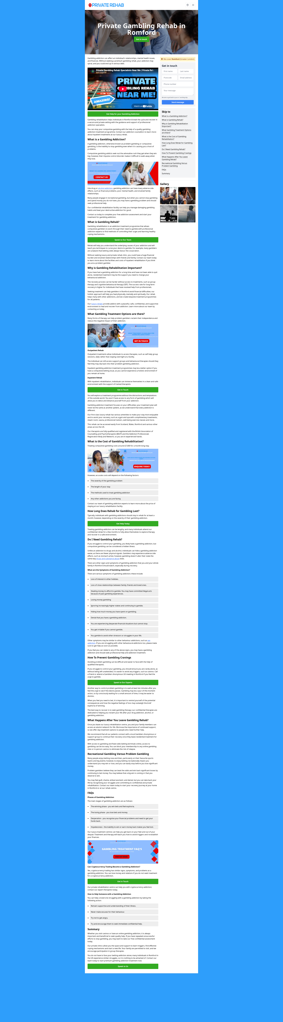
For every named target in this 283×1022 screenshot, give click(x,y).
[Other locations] (187, 5)
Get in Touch (122, 390)
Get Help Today (123, 523)
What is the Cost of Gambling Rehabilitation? (174, 137)
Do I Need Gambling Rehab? (173, 149)
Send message (178, 102)
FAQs (164, 169)
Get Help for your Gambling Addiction (123, 114)
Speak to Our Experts (123, 682)
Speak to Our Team (123, 240)
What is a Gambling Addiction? (174, 116)
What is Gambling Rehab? (172, 120)
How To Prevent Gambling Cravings (176, 153)
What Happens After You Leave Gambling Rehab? (175, 158)
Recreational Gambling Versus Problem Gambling (174, 164)
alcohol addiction (105, 188)
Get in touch (141, 39)
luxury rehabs (97, 304)
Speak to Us (123, 966)
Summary (166, 173)
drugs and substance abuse (108, 558)
